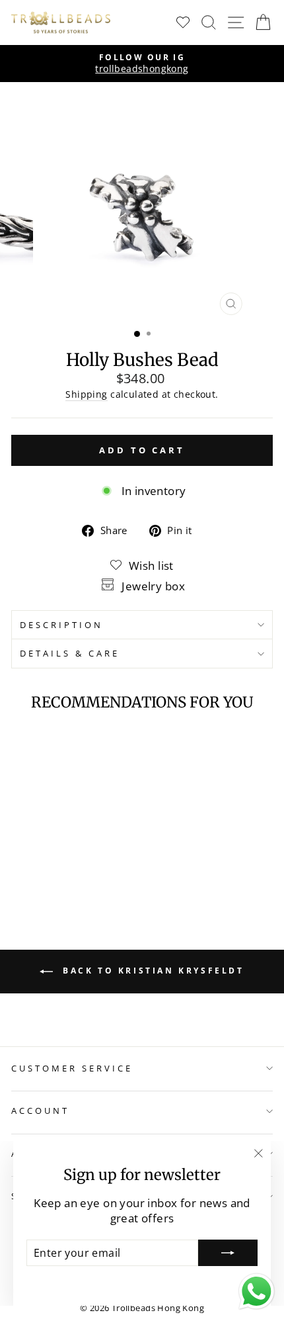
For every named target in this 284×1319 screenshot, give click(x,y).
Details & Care (70, 653)
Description (61, 625)
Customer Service (72, 1068)
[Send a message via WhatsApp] (256, 1291)
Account (40, 1110)
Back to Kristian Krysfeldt (151, 971)
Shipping (86, 394)
